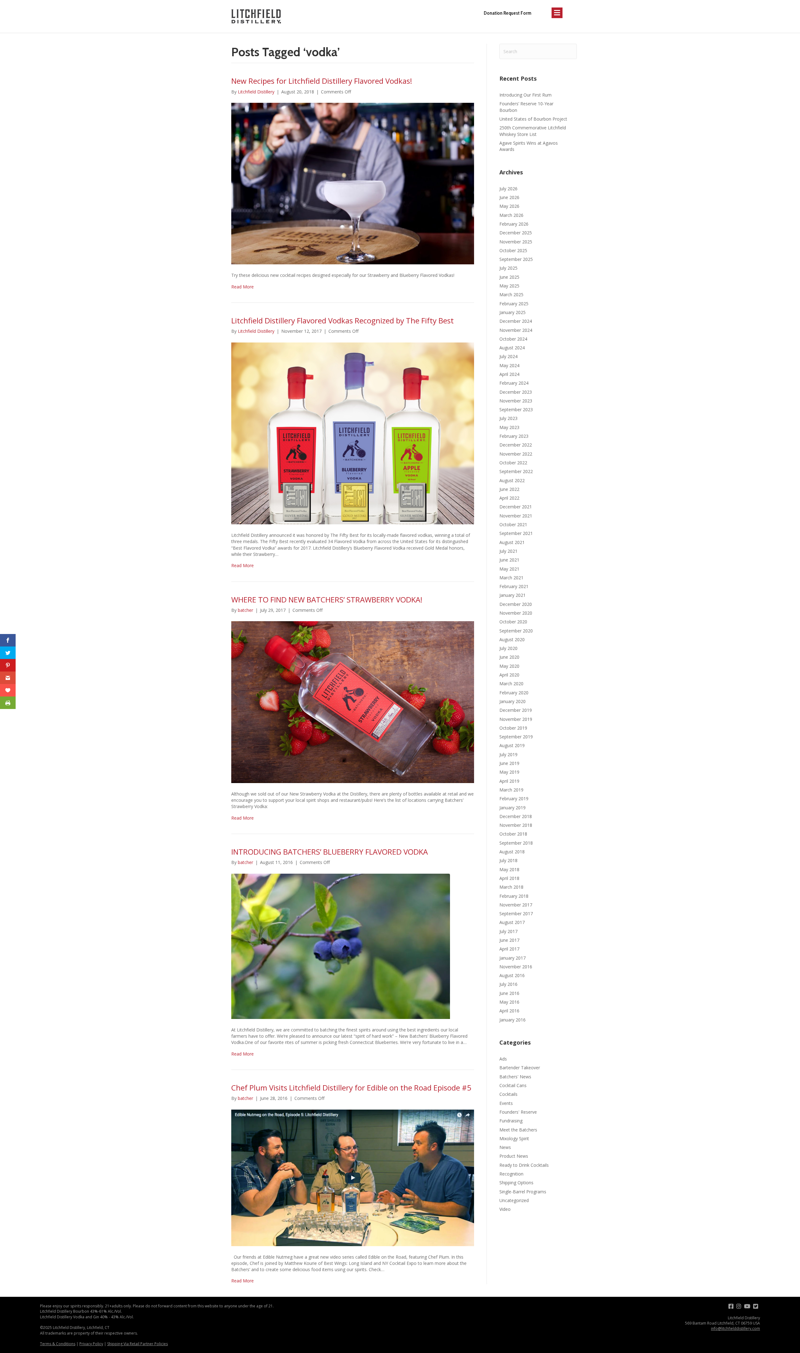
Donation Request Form (507, 13)
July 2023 (508, 418)
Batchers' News (515, 1077)
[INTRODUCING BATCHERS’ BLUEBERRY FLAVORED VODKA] (340, 946)
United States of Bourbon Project (533, 119)
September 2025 (516, 259)
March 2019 (511, 790)
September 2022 (516, 471)
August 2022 (512, 480)
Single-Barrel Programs (522, 1192)
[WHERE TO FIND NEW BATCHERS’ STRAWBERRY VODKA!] (352, 702)
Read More (242, 287)
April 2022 (509, 498)
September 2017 (516, 913)
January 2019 (512, 808)
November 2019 (515, 719)
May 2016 (509, 1002)
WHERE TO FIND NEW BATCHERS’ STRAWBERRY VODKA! (326, 599)
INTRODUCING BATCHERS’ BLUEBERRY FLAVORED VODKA (329, 851)
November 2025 (515, 242)
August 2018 (512, 852)
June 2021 (509, 560)
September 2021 (516, 533)
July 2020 (508, 648)
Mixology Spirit (514, 1138)
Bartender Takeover (519, 1068)
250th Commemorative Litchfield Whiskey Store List (532, 131)
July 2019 (508, 754)
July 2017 (508, 931)
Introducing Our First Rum (525, 95)
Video (505, 1209)
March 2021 (511, 578)
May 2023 (509, 427)
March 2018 (511, 887)
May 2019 (509, 772)
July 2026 (508, 189)
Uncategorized (514, 1200)
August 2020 (512, 639)
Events (506, 1103)
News (505, 1147)
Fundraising (510, 1121)
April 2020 (509, 675)
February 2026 (513, 224)
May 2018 (509, 869)
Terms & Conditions (57, 1343)
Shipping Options (516, 1183)
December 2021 (515, 507)
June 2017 (509, 940)
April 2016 (509, 1011)
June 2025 (509, 277)
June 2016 (509, 993)
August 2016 (512, 975)
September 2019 (516, 737)
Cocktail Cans (513, 1085)
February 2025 (513, 304)
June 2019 (509, 763)
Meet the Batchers (518, 1130)
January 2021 (512, 595)
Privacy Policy (91, 1343)
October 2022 (513, 463)
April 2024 (509, 374)
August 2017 (512, 922)
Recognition (511, 1174)
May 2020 (509, 666)
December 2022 (515, 445)
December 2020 (515, 604)
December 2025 (515, 233)
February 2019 (513, 798)
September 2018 (516, 843)
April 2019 (509, 781)
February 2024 (513, 383)
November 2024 (515, 330)
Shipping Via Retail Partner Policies (137, 1343)
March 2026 (511, 215)
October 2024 (513, 339)
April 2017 (509, 949)
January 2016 (512, 1020)
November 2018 (515, 825)
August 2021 (512, 542)
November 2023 (515, 401)
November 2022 (515, 454)
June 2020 (509, 657)
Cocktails (508, 1094)
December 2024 (515, 321)
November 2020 (515, 613)
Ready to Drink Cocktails (524, 1165)
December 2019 (515, 710)
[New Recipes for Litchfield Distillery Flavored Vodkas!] (352, 183)
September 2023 (516, 409)
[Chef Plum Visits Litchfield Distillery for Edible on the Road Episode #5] (352, 1177)
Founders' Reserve (518, 1112)
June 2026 (509, 197)
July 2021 (508, 551)
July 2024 (508, 356)
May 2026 (509, 206)
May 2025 (509, 286)
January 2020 (512, 701)
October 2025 (513, 250)
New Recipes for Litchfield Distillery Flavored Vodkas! (321, 81)
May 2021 (509, 569)
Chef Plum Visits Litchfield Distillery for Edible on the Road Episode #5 (351, 1087)
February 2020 (513, 693)
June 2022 (509, 489)
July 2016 (508, 984)
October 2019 (513, 728)
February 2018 (513, 896)
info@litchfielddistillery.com (735, 1328)
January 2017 (512, 958)
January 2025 (512, 312)
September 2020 (516, 631)
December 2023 (515, 392)
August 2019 (512, 745)
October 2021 (513, 524)
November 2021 (515, 516)
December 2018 (515, 816)
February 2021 (513, 586)
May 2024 (509, 365)
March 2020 (511, 683)
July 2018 (508, 860)
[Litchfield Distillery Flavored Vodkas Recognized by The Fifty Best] (352, 433)
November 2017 (515, 905)
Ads (503, 1059)
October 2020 (513, 622)
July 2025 (508, 268)
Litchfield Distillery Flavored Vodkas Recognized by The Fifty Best (342, 320)
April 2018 (509, 878)
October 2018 (513, 834)
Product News (513, 1156)
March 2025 (511, 294)
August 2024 (512, 348)
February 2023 (513, 436)
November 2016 (515, 967)
